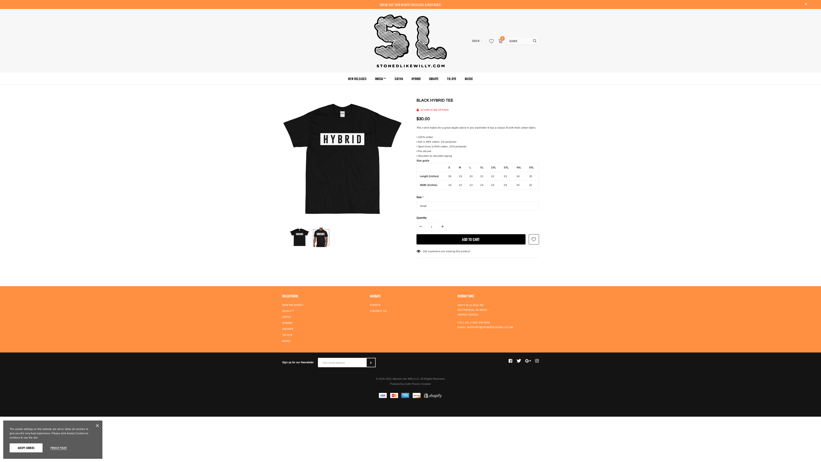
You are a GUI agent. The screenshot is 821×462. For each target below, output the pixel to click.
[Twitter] (519, 361)
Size (420, 197)
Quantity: (421, 217)
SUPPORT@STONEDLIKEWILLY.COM (490, 327)
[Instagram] (537, 361)
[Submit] (371, 362)
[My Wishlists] (490, 41)
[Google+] (528, 361)
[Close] (97, 426)
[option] (342, 160)
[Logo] (410, 40)
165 (425, 251)
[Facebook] (510, 361)
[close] (806, 4)
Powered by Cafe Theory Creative (410, 383)
